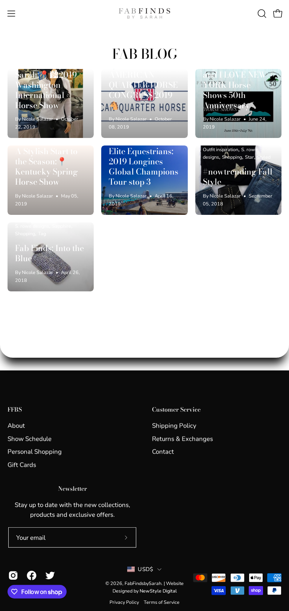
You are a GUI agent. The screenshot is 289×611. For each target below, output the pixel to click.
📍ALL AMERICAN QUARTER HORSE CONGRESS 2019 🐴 (143, 85)
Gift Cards (22, 464)
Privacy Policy (124, 602)
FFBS (15, 409)
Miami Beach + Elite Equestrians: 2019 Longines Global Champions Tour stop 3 (143, 161)
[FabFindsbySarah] (144, 13)
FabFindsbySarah (143, 583)
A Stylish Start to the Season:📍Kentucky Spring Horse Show (46, 166)
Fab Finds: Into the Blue (49, 253)
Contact (163, 451)
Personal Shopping (35, 451)
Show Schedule (30, 438)
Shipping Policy (174, 425)
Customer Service (176, 409)
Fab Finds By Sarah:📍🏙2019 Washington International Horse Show (46, 85)
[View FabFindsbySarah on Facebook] (30, 575)
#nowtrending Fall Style (237, 176)
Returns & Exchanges (182, 438)
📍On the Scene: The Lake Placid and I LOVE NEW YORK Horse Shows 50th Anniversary (235, 80)
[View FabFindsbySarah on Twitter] (48, 575)
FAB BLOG (144, 53)
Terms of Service (161, 602)
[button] (261, 13)
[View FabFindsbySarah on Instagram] (12, 575)
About (16, 425)
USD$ (145, 569)
